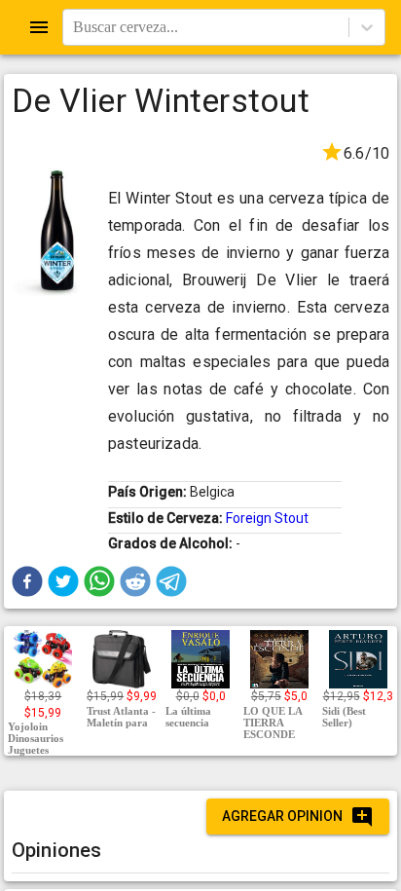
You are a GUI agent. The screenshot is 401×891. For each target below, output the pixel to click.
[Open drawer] (39, 27)
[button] (27, 581)
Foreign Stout (267, 518)
